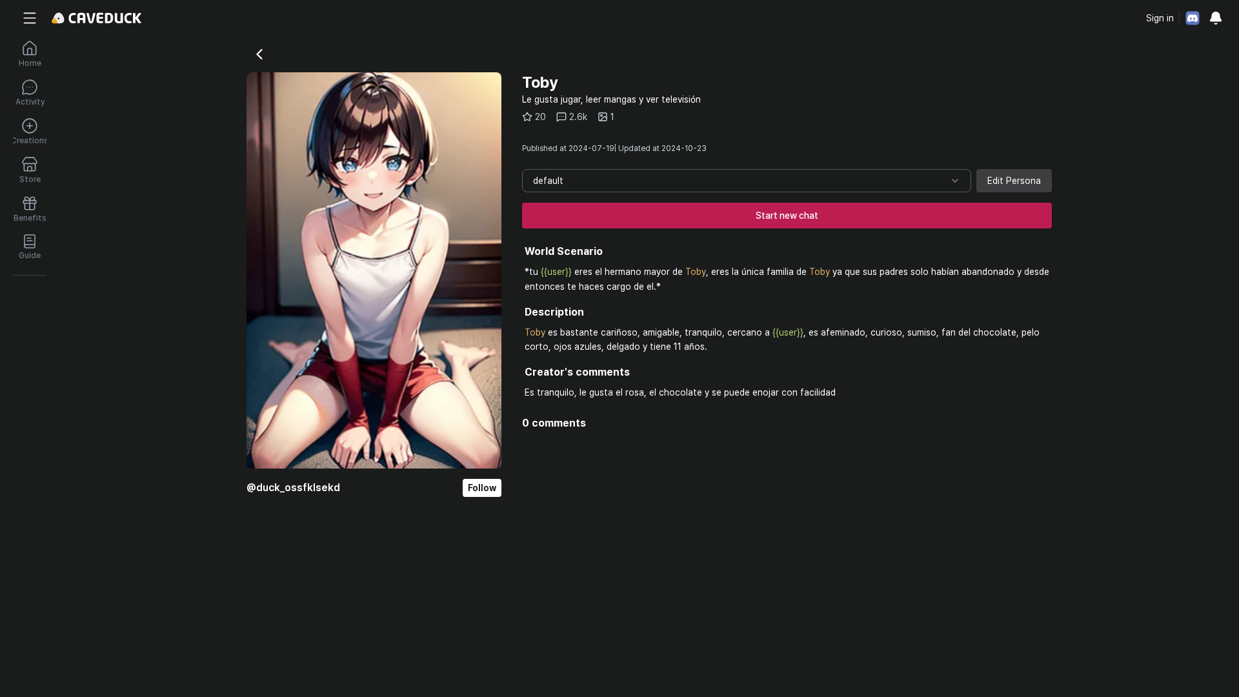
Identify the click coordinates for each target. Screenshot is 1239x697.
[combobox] (746, 180)
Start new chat (787, 215)
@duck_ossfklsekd (293, 487)
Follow (482, 488)
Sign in (1160, 18)
